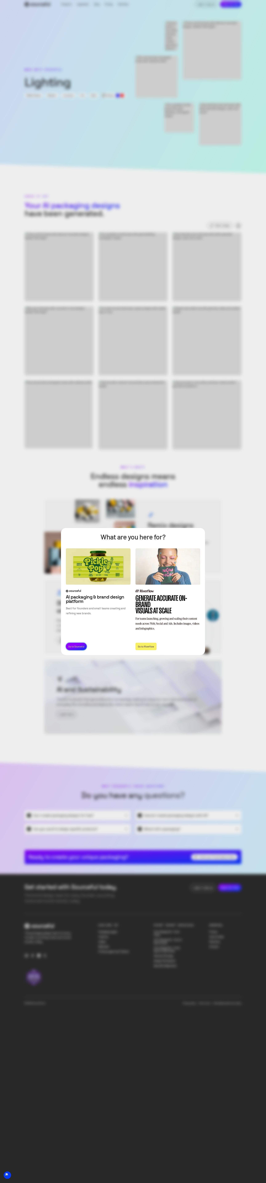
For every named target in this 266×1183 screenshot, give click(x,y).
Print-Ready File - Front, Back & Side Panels (167, 949)
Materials (104, 946)
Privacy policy (189, 1003)
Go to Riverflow (146, 646)
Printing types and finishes (114, 951)
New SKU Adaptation (165, 965)
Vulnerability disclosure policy (227, 1003)
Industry (103, 936)
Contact (214, 946)
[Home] (37, 4)
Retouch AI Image (163, 955)
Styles (102, 941)
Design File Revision (164, 960)
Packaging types (108, 931)
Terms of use (204, 1003)
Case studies (216, 936)
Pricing (213, 931)
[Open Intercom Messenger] (7, 1175)
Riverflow (214, 941)
